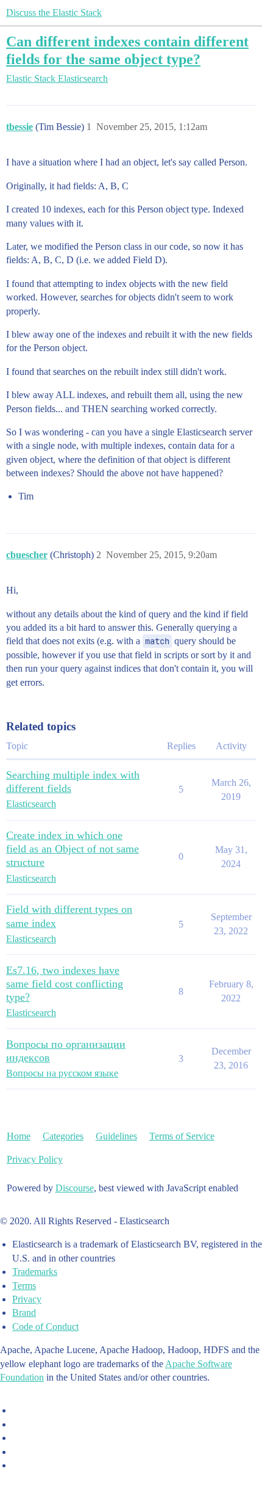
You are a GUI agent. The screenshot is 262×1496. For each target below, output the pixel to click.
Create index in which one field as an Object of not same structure (72, 848)
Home (18, 1136)
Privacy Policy (35, 1159)
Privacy (26, 1299)
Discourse (74, 1188)
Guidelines (116, 1136)
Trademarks (34, 1271)
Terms (24, 1285)
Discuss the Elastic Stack (54, 12)
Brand (24, 1312)
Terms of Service (181, 1136)
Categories (63, 1136)
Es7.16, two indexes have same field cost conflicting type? (64, 983)
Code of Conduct (45, 1326)
